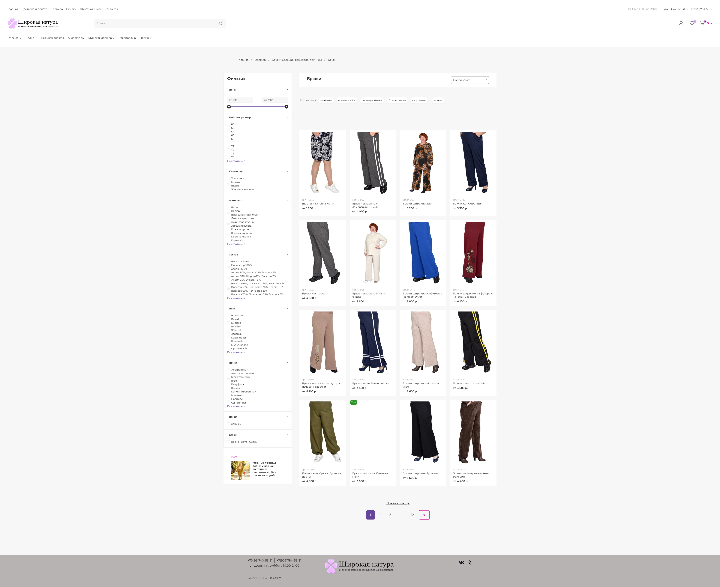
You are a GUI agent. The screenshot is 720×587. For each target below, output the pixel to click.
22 (412, 515)
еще (234, 456)
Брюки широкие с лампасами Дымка (365, 205)
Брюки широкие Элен (418, 203)
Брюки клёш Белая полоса (370, 383)
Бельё (30, 38)
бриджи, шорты (397, 100)
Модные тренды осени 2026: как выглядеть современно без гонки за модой (264, 469)
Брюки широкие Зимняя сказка (369, 295)
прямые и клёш (346, 100)
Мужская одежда (100, 38)
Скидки (71, 9)
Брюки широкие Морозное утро (421, 385)
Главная (13, 9)
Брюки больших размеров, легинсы (297, 59)
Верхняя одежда (52, 38)
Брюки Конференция (467, 203)
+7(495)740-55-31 (260, 560)
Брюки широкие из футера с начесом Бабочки (322, 385)
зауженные (326, 100)
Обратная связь (90, 9)
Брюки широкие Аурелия (420, 473)
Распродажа (127, 38)
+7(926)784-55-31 (701, 9)
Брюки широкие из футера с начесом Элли (422, 295)
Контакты (111, 9)
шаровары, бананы (372, 100)
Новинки (146, 38)
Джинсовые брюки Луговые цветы (321, 475)
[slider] (229, 106)
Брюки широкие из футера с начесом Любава (473, 295)
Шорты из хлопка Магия (318, 203)
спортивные (419, 100)
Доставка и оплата (34, 9)
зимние (438, 100)
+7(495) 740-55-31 (673, 9)
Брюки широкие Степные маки (370, 475)
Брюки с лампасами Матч (470, 383)
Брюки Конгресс (313, 293)
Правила (56, 9)
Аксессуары (76, 38)
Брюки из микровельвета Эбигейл (471, 475)
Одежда (13, 38)
